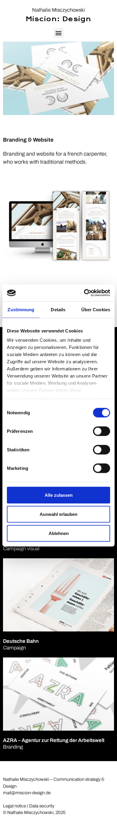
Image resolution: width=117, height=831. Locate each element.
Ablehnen (59, 533)
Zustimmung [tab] (21, 309)
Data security (41, 806)
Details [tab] (58, 309)
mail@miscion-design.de (27, 792)
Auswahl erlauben (58, 513)
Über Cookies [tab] (95, 309)
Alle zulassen (59, 494)
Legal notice (14, 806)
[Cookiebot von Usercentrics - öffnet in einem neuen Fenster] (84, 293)
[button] (59, 33)
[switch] (101, 431)
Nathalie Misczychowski (58, 10)
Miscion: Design (59, 19)
